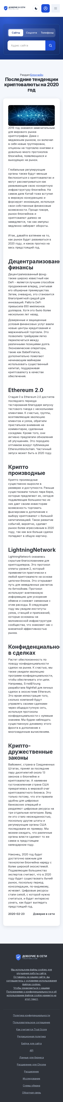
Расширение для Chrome (31, 1064)
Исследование (31, 1078)
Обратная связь (31, 1092)
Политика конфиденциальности (31, 1015)
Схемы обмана (31, 1085)
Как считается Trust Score (31, 1029)
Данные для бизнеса (31, 1057)
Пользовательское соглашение (31, 1022)
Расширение (31, 1071)
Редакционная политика (31, 1036)
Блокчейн (36, 75)
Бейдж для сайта (31, 1043)
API (31, 1050)
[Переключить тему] (36, 8)
